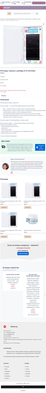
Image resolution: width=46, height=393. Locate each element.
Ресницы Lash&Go (20, 18)
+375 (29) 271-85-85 (28, 163)
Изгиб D (5, 90)
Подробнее (4, 207)
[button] (44, 24)
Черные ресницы (28, 18)
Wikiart (7, 8)
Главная (2, 18)
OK (23, 386)
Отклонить (23, 390)
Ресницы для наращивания (10, 18)
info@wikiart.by (10, 334)
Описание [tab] (3, 95)
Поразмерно (34, 18)
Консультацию (23, 253)
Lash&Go (4, 91)
